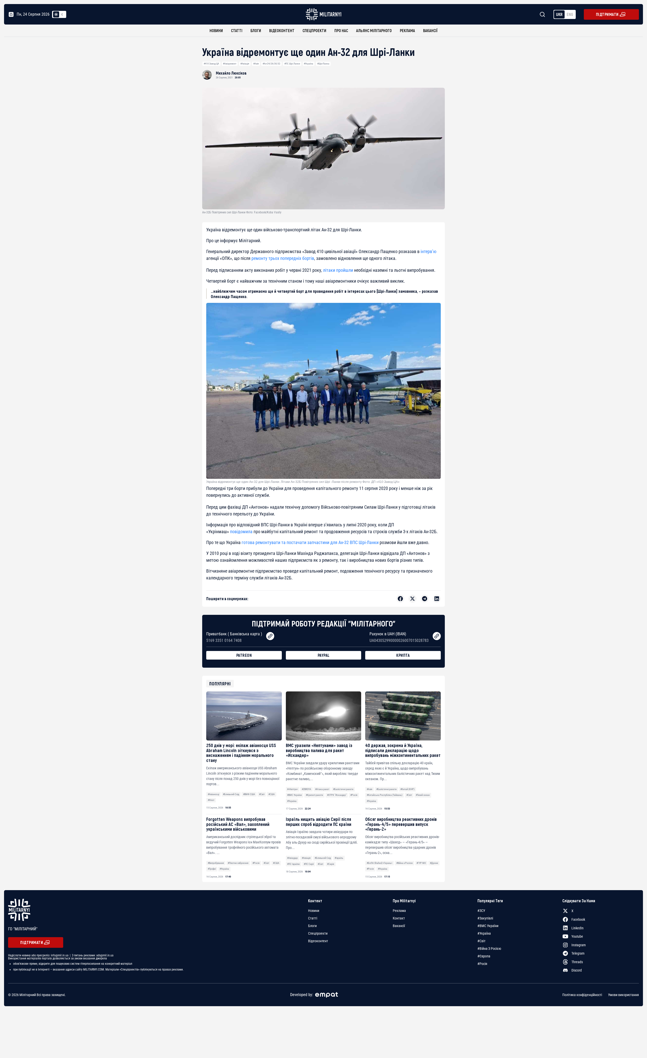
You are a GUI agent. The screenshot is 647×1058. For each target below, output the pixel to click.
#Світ (262, 794)
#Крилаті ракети (314, 795)
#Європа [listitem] (483, 956)
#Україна (308, 63)
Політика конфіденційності (582, 995)
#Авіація (244, 63)
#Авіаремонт (229, 63)
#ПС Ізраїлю (293, 864)
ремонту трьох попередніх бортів (282, 258)
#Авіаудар (292, 858)
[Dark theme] (62, 14)
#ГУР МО (421, 863)
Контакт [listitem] (399, 918)
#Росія (353, 795)
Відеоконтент (281, 30)
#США (271, 794)
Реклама (407, 30)
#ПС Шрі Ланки (292, 63)
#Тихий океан (423, 795)
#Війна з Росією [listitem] (489, 949)
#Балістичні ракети (343, 789)
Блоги (255, 30)
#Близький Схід (231, 794)
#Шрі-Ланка (323, 63)
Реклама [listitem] (399, 911)
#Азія (256, 63)
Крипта (403, 655)
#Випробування (216, 863)
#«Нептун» (292, 789)
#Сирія (330, 864)
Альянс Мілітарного (374, 30)
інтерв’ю (428, 251)
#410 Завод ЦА (211, 63)
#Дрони (434, 863)
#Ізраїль (339, 858)
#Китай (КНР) (407, 789)
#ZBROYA (306, 789)
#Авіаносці (213, 794)
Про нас (341, 30)
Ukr (559, 14)
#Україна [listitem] (484, 933)
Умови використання (623, 995)
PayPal (324, 655)
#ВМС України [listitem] (487, 926)
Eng (570, 14)
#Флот (211, 800)
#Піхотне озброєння (238, 863)
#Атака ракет (322, 789)
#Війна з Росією (404, 863)
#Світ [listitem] (481, 941)
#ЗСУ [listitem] (481, 911)
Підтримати (607, 14)
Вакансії (430, 30)
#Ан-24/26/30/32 (271, 63)
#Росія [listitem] (482, 964)
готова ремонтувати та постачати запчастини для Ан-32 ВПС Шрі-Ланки (310, 542)
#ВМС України (294, 795)
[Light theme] (56, 14)
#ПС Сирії (309, 864)
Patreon (244, 655)
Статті (236, 30)
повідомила (241, 531)
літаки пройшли (338, 270)
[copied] (270, 636)
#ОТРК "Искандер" (336, 795)
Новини (216, 30)
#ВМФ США (249, 794)
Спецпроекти (314, 30)
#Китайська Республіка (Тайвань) (384, 795)
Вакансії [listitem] (399, 926)
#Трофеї (212, 868)
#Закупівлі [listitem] (485, 918)
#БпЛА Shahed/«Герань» (379, 863)
